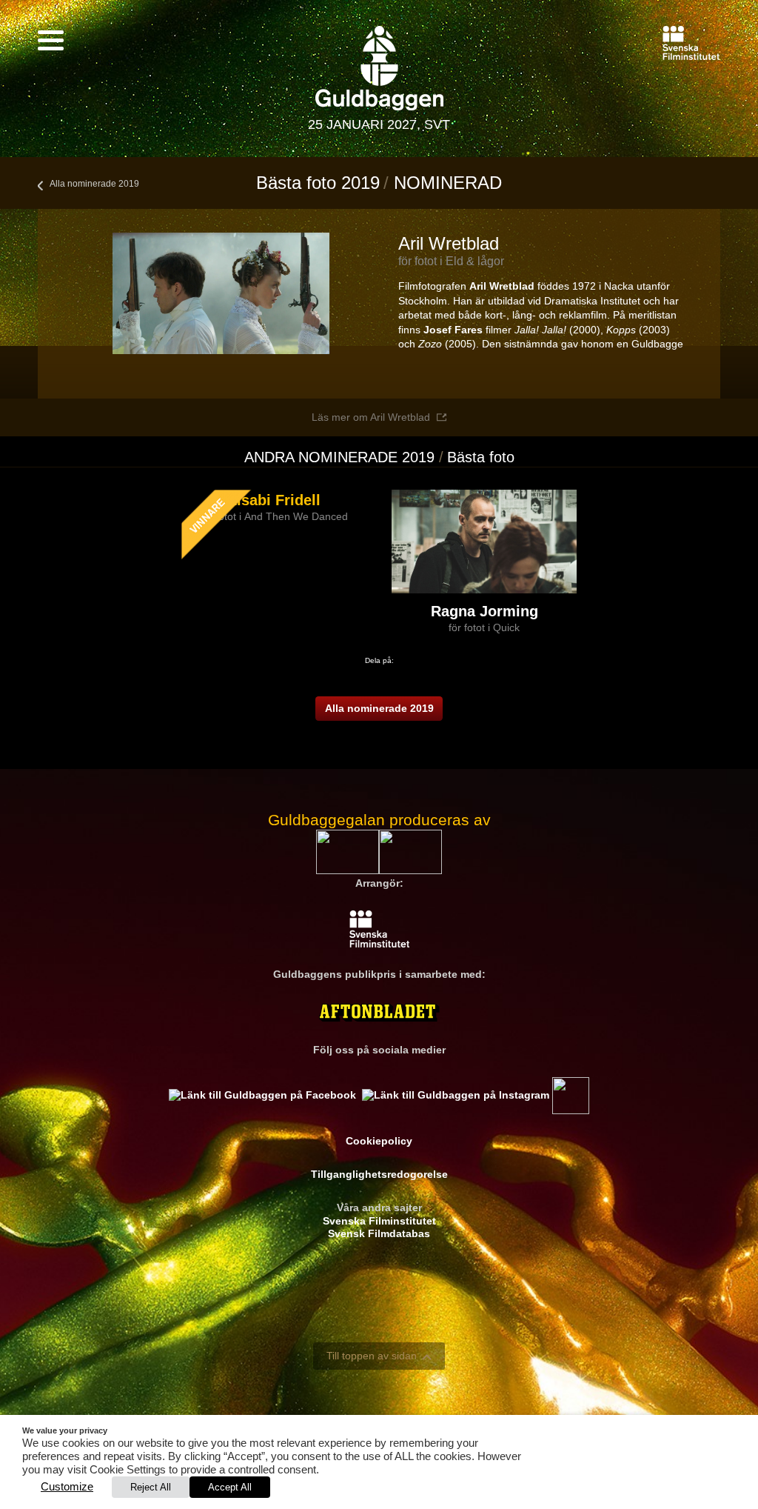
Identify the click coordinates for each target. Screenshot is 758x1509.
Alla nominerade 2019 (94, 184)
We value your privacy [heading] (64, 1430)
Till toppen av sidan (371, 1356)
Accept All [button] (230, 1487)
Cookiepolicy (379, 1141)
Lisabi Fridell (274, 500)
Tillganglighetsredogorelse (379, 1174)
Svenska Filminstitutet (379, 1221)
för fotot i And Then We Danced (274, 516)
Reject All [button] (150, 1487)
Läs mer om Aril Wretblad (371, 417)
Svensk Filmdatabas (379, 1233)
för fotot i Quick (484, 627)
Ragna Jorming (484, 611)
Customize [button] (67, 1487)
